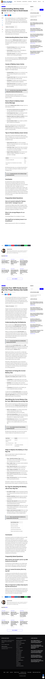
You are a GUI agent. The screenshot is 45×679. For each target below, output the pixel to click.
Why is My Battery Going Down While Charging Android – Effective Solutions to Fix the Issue (36, 52)
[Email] (2, 29)
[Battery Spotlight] (6, 1)
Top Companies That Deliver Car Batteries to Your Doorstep (5, 271)
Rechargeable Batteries (19, 660)
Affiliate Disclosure (22, 673)
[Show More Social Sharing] (12, 15)
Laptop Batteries (24, 1)
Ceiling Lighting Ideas (19, 650)
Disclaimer (29, 672)
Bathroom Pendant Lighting (20, 643)
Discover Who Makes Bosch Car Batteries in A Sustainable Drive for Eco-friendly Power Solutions (24, 262)
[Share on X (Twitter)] (7, 15)
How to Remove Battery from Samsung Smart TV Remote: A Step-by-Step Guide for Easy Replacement (36, 29)
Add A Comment (14, 278)
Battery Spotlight (23, 675)
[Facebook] (2, 20)
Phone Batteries (19, 1)
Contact (11, 672)
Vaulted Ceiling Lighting (19, 665)
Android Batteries (32, 31)
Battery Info (35, 1)
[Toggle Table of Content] (15, 27)
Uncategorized (18, 664)
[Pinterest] (2, 27)
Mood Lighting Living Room (20, 657)
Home (15, 1)
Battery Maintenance (19, 647)
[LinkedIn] (2, 25)
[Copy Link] (2, 32)
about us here (7, 644)
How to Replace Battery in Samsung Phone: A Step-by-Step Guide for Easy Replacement (36, 23)
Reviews (17, 661)
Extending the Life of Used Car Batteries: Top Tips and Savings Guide (24, 272)
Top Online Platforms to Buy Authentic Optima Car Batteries (5, 261)
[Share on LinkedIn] (10, 15)
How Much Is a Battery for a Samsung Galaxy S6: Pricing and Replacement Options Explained (36, 40)
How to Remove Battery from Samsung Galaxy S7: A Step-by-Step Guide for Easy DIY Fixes (36, 46)
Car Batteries (30, 1)
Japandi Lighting (18, 653)
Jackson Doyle (9, 249)
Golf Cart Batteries (19, 651)
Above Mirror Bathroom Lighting (21, 640)
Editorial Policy (23, 672)
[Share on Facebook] (5, 15)
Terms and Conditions (36, 672)
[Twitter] (2, 23)
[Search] (43, 2)
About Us (39, 1)
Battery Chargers (18, 644)
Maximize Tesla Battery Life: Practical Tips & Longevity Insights (15, 262)
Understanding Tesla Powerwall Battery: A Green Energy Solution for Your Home (15, 272)
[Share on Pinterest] (9, 15)
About (8, 672)
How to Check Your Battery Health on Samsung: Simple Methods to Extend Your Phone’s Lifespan (36, 35)
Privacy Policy (16, 672)
